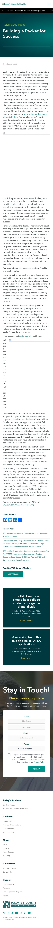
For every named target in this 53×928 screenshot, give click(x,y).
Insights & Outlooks (14, 25)
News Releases (8, 852)
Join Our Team (8, 832)
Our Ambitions (8, 828)
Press (5, 845)
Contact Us (7, 872)
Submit (36, 769)
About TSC (7, 821)
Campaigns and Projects (12, 892)
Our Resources (8, 884)
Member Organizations (12, 825)
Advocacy (7, 888)
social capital (25, 336)
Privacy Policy (39, 762)
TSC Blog (6, 856)
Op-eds (6, 848)
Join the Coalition (10, 868)
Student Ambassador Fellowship (15, 808)
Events (5, 895)
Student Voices (9, 805)
